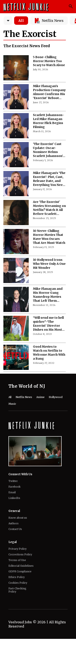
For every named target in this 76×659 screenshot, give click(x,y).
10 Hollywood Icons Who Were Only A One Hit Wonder (49, 264)
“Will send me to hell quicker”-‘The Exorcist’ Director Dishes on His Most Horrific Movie (48, 324)
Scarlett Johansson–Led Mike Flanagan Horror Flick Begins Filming (48, 121)
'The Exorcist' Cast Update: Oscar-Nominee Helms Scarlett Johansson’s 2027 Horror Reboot (48, 150)
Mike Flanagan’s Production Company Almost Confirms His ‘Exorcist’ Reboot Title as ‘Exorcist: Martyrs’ (49, 92)
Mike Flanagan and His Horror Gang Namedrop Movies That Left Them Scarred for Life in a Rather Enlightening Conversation (48, 295)
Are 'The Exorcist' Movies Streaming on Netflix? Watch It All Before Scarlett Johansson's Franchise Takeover (49, 208)
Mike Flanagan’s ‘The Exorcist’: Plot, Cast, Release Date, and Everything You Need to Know (49, 179)
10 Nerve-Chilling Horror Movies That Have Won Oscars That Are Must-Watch (49, 237)
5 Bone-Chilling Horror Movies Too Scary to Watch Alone (49, 61)
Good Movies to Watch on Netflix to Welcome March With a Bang (49, 352)
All (21, 20)
